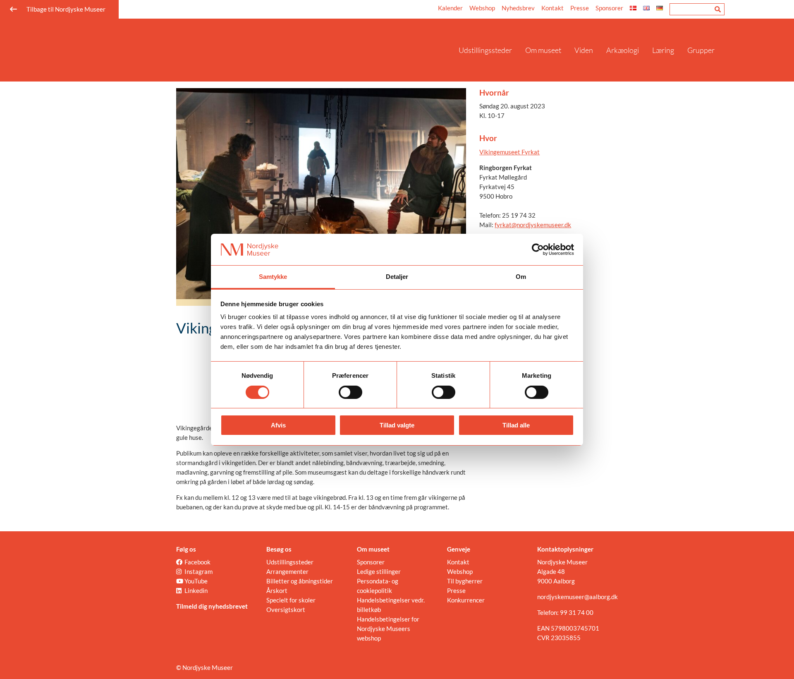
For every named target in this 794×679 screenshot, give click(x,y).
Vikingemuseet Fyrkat (509, 152)
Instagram (198, 571)
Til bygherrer (465, 581)
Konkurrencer (466, 600)
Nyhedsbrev (518, 8)
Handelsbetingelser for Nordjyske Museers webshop (388, 628)
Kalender (450, 8)
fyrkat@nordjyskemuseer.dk (533, 224)
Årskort (276, 590)
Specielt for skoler (291, 600)
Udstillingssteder (485, 50)
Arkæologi (622, 50)
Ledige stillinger (379, 571)
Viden (583, 50)
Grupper (701, 50)
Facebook (197, 562)
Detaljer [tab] (397, 276)
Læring (663, 50)
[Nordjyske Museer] (262, 50)
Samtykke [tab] (273, 276)
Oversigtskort (285, 609)
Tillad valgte (397, 425)
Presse (579, 8)
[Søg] (717, 9)
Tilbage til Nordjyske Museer (65, 9)
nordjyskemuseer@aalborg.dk (577, 596)
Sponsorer (609, 8)
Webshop (482, 8)
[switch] (350, 392)
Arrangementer (287, 571)
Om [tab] (521, 276)
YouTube (196, 581)
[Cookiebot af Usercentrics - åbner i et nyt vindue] (538, 249)
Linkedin (196, 590)
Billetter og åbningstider (299, 581)
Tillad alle (516, 425)
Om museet (543, 50)
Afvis (278, 425)
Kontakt (552, 8)
